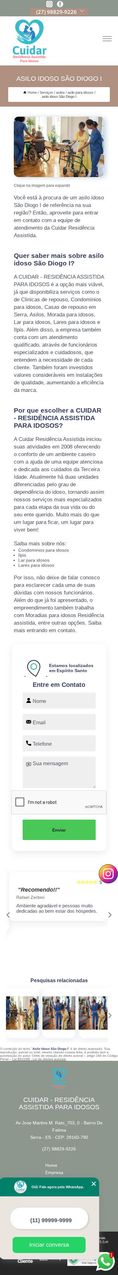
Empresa (54, 1172)
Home (51, 1165)
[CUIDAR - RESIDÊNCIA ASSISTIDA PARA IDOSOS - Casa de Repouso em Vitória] (29, 40)
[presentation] (8, 913)
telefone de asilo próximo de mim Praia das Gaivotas (42, 1013)
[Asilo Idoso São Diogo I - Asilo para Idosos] (59, 147)
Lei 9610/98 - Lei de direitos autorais (39, 1059)
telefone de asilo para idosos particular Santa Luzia (76, 1013)
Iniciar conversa (49, 1245)
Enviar (59, 829)
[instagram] (49, 4)
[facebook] (60, 4)
